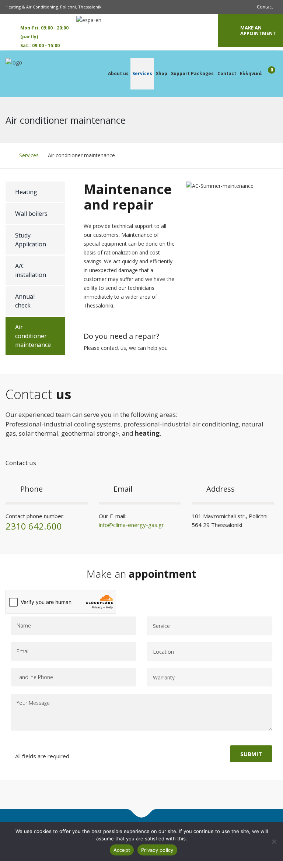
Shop (161, 73)
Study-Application (30, 239)
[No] (273, 841)
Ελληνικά (251, 73)
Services (142, 73)
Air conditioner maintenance (33, 336)
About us (118, 73)
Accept (121, 850)
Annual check (25, 300)
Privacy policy (157, 850)
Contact (265, 7)
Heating (26, 192)
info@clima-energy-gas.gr (131, 524)
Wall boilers (31, 214)
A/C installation (30, 270)
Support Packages (192, 73)
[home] (8, 155)
